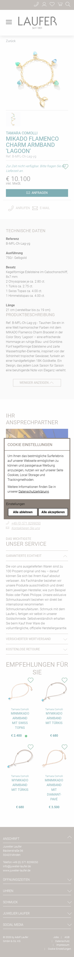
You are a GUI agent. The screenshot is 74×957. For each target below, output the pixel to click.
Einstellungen (15, 504)
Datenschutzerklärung (34, 491)
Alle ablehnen (23, 512)
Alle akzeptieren (53, 512)
